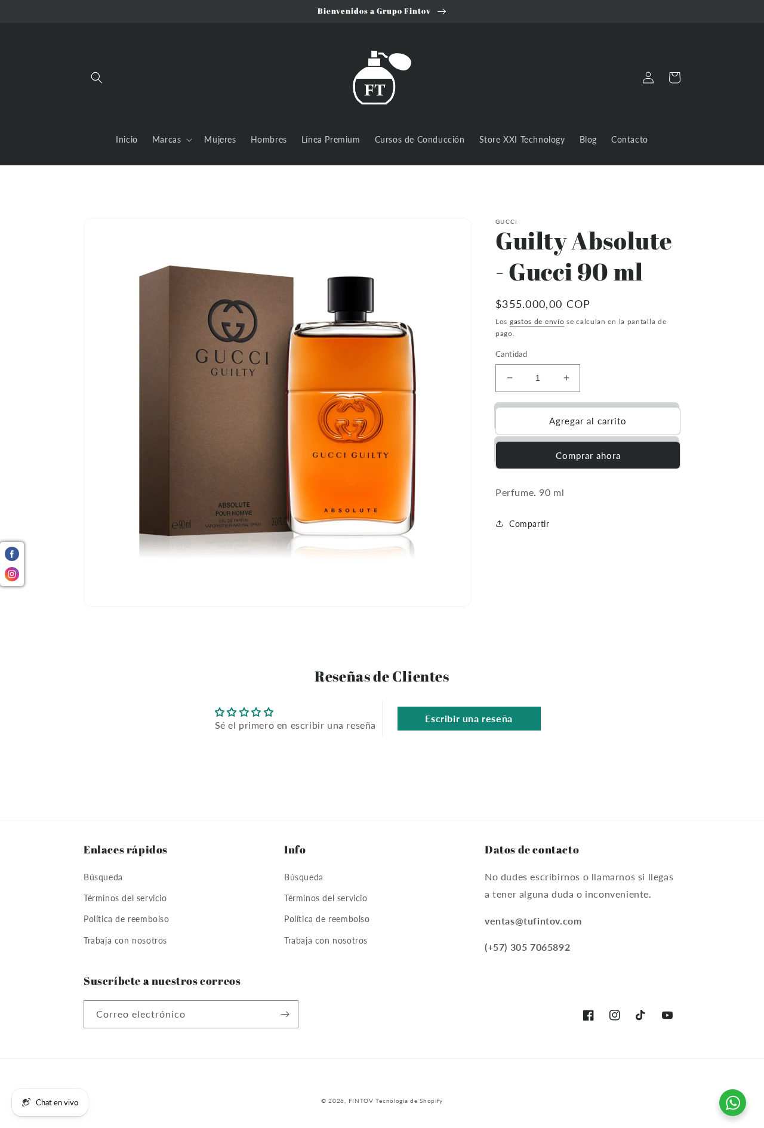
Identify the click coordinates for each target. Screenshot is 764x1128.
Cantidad (511, 354)
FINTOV (361, 1100)
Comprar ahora (588, 455)
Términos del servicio (125, 898)
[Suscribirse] (285, 1014)
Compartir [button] (529, 524)
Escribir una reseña (468, 718)
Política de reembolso (127, 919)
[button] (97, 77)
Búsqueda (103, 877)
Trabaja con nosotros (125, 940)
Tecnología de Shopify (409, 1100)
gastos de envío (537, 321)
